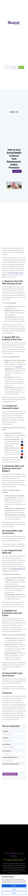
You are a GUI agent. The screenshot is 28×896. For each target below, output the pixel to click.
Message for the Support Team (10, 764)
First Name (5, 731)
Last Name (5, 738)
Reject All (14, 893)
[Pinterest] (22, 454)
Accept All (14, 885)
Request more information (10, 774)
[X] (22, 445)
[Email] (21, 457)
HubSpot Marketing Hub (18, 568)
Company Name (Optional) (9, 757)
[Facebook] (22, 441)
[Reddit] (22, 448)
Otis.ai (5, 571)
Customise (14, 889)
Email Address (6, 744)
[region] (14, 885)
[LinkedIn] (22, 451)
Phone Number (6, 751)
